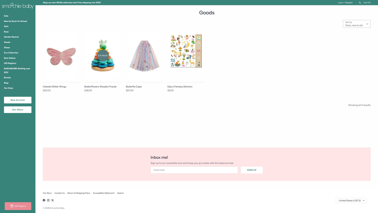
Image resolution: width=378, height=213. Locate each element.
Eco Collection (11, 52)
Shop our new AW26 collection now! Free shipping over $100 (72, 2)
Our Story (8, 88)
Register (349, 2)
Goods (7, 42)
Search (120, 193)
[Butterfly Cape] (144, 55)
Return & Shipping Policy (78, 193)
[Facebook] (44, 200)
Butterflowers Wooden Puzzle (100, 86)
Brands (7, 77)
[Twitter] (52, 200)
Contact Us (59, 193)
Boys (6, 31)
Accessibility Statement (103, 193)
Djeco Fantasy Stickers (179, 86)
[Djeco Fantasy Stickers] (186, 55)
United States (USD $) (350, 200)
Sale (6, 16)
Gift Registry (10, 63)
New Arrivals (18, 100)
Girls (6, 26)
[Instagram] (48, 200)
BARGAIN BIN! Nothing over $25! (17, 70)
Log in (340, 2)
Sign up (251, 170)
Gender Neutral (11, 37)
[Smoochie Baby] (17, 5)
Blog (6, 83)
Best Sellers (10, 58)
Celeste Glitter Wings (54, 86)
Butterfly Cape (134, 86)
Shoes (7, 47)
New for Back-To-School (15, 21)
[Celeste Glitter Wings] (61, 55)
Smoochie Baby (57, 208)
